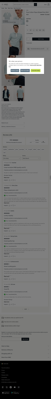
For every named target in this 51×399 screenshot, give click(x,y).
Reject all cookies (25, 70)
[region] (25, 66)
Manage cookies (15, 70)
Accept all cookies (35, 70)
